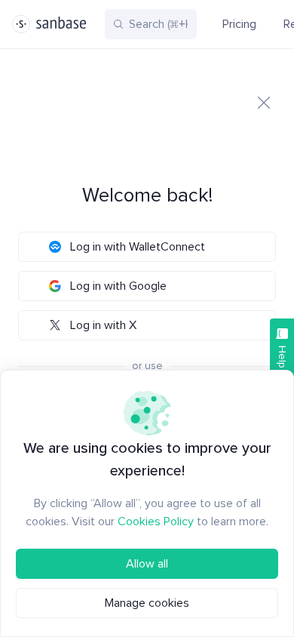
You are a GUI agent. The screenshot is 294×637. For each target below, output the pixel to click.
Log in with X (103, 325)
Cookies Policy (156, 521)
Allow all (147, 563)
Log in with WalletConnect (137, 246)
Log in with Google (118, 286)
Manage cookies (147, 603)
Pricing (239, 24)
